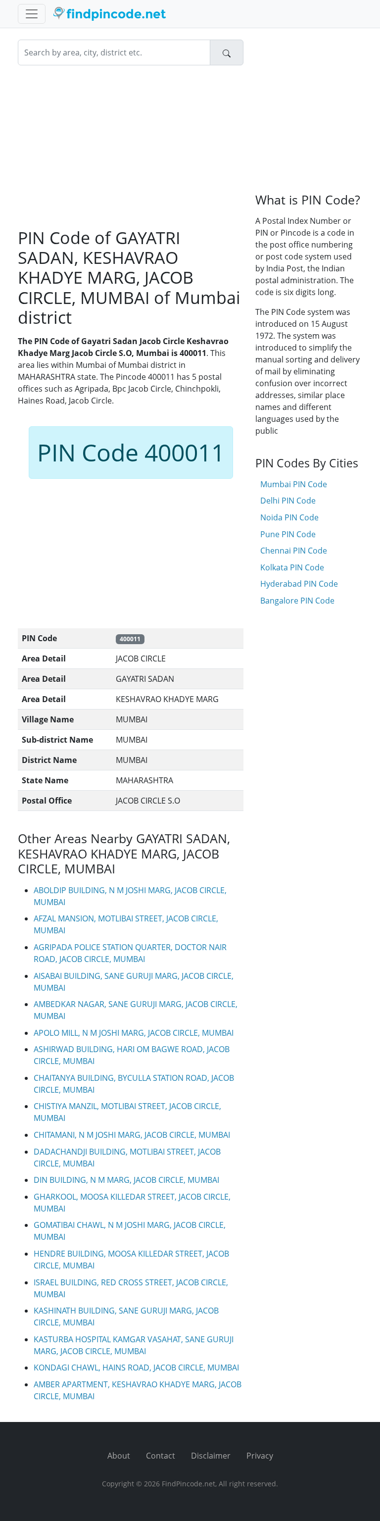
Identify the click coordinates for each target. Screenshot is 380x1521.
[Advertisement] (130, 146)
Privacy (259, 1455)
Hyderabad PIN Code (299, 583)
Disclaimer (211, 1455)
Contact (160, 1455)
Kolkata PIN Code (292, 567)
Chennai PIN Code (293, 550)
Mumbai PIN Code (293, 484)
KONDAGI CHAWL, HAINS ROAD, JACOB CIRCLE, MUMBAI (136, 1367)
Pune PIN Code (288, 534)
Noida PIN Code (289, 517)
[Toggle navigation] (32, 14)
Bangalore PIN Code (297, 600)
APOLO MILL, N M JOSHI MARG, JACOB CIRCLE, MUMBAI (134, 1032)
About (118, 1455)
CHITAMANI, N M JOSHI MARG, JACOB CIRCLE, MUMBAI (132, 1134)
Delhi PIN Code (288, 500)
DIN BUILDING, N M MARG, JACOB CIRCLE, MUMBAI (126, 1179)
